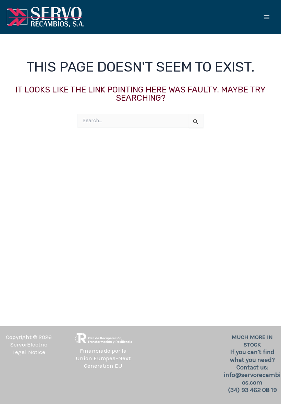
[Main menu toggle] (266, 17)
